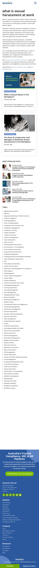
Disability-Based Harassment (13, 244)
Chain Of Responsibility (11, 223)
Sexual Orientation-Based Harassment (15, 357)
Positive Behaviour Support (12, 321)
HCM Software (6, 502)
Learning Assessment (10, 287)
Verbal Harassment (10, 369)
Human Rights (8, 278)
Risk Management (9, 352)
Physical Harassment (10, 316)
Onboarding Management (12, 307)
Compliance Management (12, 228)
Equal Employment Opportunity (13, 259)
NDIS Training (6, 513)
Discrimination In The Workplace (14, 247)
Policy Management (10, 319)
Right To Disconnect (10, 350)
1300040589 (9, 566)
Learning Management (11, 290)
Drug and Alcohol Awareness (13, 252)
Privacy (6, 323)
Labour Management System (10, 517)
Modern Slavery (9, 302)
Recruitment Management (12, 338)
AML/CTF (6, 213)
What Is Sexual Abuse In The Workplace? (16, 95)
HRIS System (5, 511)
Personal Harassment (10, 311)
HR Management (9, 273)
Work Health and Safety (11, 374)
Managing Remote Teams (12, 295)
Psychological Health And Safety (13, 328)
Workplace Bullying (10, 383)
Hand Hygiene (8, 271)
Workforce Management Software (11, 520)
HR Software (5, 505)
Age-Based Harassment (11, 211)
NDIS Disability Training (8, 515)
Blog (3, 552)
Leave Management (10, 292)
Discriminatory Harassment (12, 249)
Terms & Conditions (7, 537)
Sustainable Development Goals (13, 362)
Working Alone (8, 378)
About (4, 529)
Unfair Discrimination (10, 366)
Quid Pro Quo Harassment (12, 331)
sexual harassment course (20, 67)
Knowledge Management (11, 285)
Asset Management (10, 221)
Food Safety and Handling (12, 264)
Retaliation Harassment (11, 347)
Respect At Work (9, 343)
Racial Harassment (9, 333)
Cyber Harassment (9, 240)
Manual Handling (9, 297)
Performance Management (12, 309)
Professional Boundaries (11, 326)
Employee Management (11, 254)
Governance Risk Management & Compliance (17, 268)
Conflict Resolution (9, 233)
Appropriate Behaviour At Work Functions (16, 216)
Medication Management (11, 299)
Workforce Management (11, 376)
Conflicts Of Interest (10, 235)
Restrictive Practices (10, 345)
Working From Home (10, 381)
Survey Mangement (10, 359)
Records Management (10, 335)
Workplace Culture (9, 388)
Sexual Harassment (10, 354)
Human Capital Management (13, 276)
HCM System (5, 509)
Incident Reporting (9, 280)
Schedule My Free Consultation (19, 474)
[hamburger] (35, 2)
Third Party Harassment (11, 364)
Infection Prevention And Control (14, 283)
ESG (5, 261)
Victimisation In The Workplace (13, 371)
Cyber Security (8, 242)
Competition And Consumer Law (14, 225)
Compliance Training (10, 230)
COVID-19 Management (11, 237)
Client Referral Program (8, 531)
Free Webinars (6, 548)
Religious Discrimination (11, 340)
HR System (5, 507)
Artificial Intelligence (10, 218)
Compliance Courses (7, 522)
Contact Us (5, 535)
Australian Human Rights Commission (16, 60)
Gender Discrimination (11, 266)
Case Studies (5, 546)
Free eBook (5, 550)
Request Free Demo (29, 566)
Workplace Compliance (11, 386)
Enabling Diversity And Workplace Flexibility (17, 256)
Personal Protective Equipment (13, 314)
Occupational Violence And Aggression (15, 304)
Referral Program (7, 533)
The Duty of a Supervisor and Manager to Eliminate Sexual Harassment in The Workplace (17, 139)
